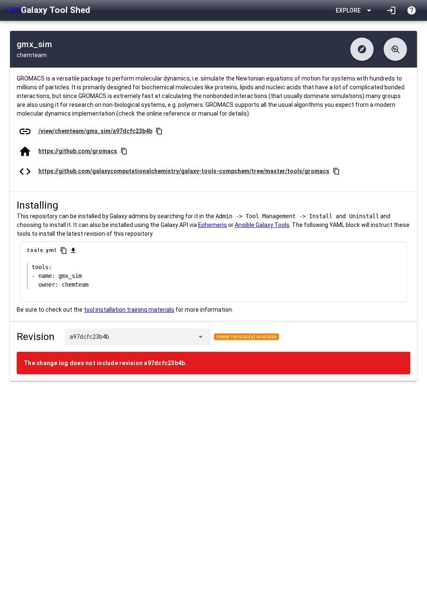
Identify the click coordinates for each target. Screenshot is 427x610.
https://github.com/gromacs (77, 151)
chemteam (32, 55)
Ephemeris (212, 225)
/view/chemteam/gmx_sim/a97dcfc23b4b (95, 131)
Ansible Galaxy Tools (262, 225)
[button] (362, 49)
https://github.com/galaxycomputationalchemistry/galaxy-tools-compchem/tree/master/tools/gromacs (183, 171)
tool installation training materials (129, 309)
